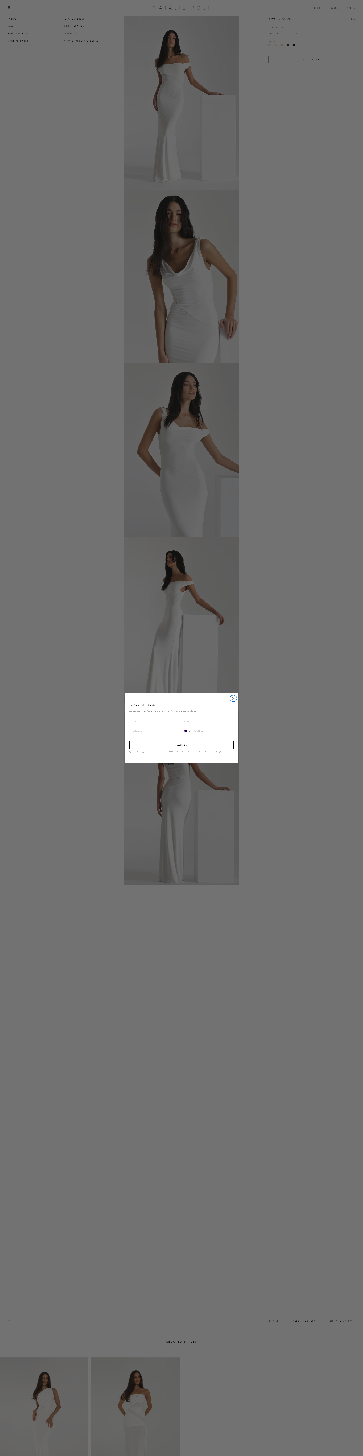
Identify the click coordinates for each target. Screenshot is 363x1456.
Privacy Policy (216, 752)
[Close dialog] (233, 698)
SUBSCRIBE (182, 745)
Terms (223, 752)
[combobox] (187, 731)
